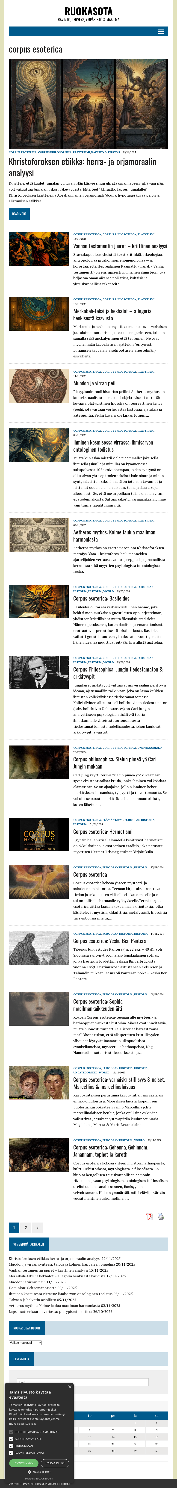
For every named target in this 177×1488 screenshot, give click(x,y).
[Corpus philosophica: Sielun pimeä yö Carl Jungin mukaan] (39, 775)
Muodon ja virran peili (95, 383)
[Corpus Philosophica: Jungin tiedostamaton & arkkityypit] (39, 686)
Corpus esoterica (90, 874)
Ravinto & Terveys (105, 152)
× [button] (69, 1387)
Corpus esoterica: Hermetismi (103, 831)
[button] (11, 1432)
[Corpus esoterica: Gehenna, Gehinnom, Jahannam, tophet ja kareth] (39, 1168)
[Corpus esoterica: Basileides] (39, 615)
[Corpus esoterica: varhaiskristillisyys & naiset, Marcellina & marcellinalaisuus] (39, 1096)
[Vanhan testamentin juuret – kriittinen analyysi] (39, 262)
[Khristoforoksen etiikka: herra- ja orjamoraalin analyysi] (88, 145)
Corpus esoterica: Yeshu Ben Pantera (109, 940)
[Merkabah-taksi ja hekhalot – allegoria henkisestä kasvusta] (39, 327)
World (108, 591)
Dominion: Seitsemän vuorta (32, 1287)
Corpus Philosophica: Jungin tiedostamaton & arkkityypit (118, 672)
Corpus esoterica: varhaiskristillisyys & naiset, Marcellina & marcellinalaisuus (119, 1082)
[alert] (39, 1433)
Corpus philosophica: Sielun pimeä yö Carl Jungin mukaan (114, 762)
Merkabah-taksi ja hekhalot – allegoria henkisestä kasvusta (112, 314)
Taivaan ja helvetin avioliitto (32, 1299)
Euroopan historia (139, 820)
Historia (95, 591)
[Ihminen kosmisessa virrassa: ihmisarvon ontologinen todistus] (39, 459)
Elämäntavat (113, 820)
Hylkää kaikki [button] (55, 1463)
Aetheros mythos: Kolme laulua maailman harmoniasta (114, 535)
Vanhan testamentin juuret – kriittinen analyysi (120, 246)
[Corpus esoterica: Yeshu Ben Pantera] (39, 961)
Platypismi (81, 152)
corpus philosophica (55, 152)
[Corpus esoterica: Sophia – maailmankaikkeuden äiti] (39, 1022)
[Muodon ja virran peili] (39, 399)
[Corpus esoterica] (39, 895)
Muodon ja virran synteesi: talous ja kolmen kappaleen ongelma (62, 1264)
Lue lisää (30, 1423)
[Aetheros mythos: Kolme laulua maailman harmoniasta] (39, 548)
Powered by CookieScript (39, 1478)
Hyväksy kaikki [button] (24, 1463)
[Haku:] (83, 1381)
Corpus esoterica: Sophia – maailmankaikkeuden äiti (100, 1004)
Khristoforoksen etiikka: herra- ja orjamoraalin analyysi (82, 167)
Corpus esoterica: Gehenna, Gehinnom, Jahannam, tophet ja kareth (110, 1150)
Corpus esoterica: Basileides (101, 598)
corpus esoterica (23, 152)
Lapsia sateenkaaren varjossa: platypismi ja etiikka (50, 1311)
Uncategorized (150, 747)
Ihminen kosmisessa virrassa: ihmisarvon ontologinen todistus (113, 445)
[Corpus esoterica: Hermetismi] (39, 848)
